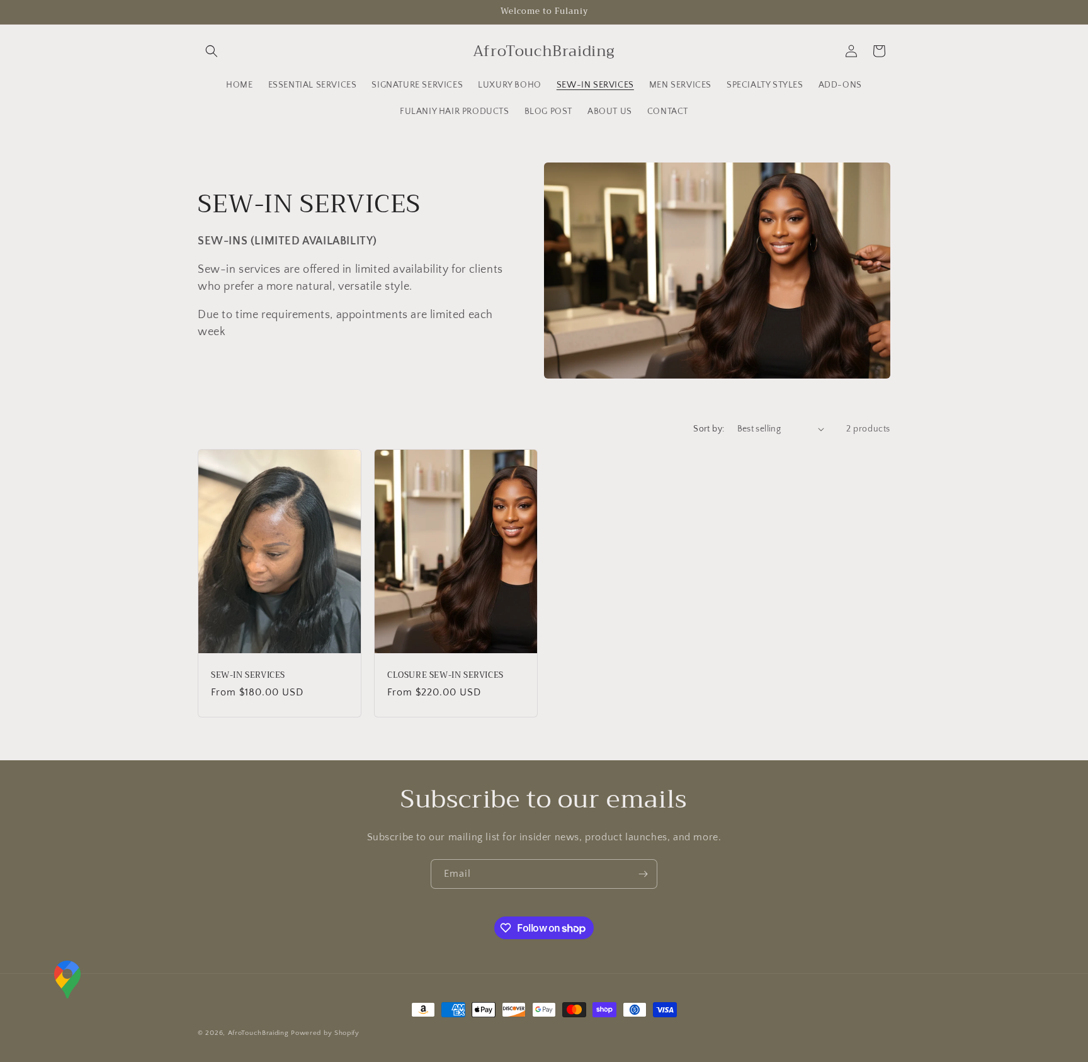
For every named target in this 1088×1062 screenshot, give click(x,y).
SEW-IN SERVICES (248, 675)
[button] (211, 51)
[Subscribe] (643, 874)
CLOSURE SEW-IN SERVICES (445, 675)
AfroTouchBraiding (260, 1033)
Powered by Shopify (325, 1033)
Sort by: (708, 429)
